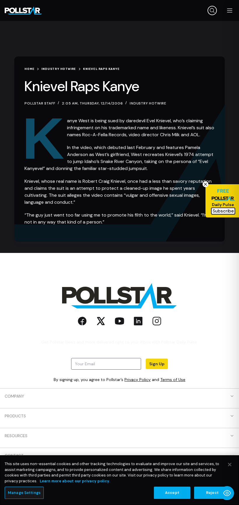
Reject (212, 492)
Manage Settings (24, 492)
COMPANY (14, 396)
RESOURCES (16, 435)
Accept (172, 492)
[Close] (229, 464)
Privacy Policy (137, 379)
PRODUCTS (15, 416)
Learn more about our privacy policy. (75, 481)
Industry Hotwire (148, 103)
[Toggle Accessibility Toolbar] (227, 493)
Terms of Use (172, 379)
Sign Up (156, 363)
